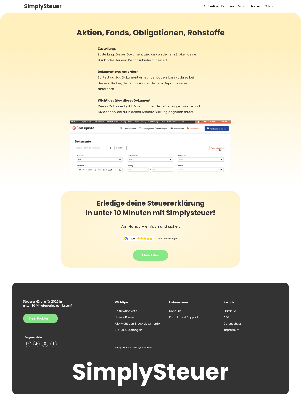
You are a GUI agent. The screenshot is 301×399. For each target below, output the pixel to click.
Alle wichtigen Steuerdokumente (137, 324)
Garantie (230, 311)
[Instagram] (28, 344)
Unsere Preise (237, 6)
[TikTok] (36, 344)
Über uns (255, 6)
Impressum (231, 330)
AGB (227, 317)
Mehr (268, 6)
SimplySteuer (43, 6)
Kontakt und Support (183, 317)
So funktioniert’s (214, 6)
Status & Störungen (128, 330)
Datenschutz (232, 324)
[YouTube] (45, 344)
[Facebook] (53, 344)
